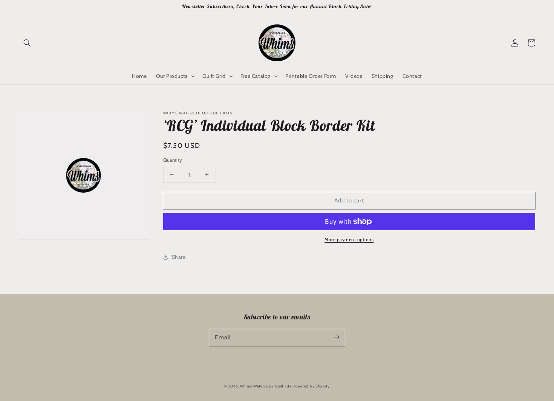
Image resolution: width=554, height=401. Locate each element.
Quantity (172, 160)
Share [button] (179, 257)
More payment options (348, 239)
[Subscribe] (336, 337)
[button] (27, 43)
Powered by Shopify (311, 386)
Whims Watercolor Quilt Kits (265, 386)
